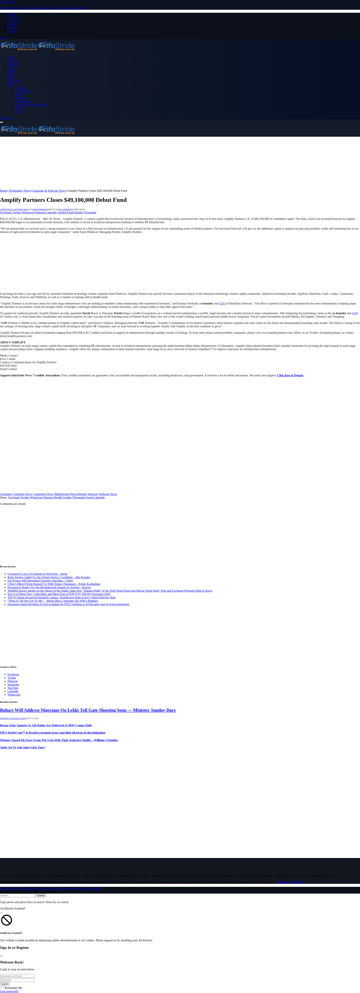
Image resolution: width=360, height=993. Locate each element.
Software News (108, 494)
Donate (12, 24)
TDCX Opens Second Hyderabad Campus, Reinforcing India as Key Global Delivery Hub (62, 597)
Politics (12, 74)
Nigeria (12, 71)
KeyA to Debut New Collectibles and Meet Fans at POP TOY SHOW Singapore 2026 (59, 594)
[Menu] (1, 122)
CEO (222, 303)
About (11, 14)
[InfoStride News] (37, 51)
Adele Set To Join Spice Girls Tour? (22, 747)
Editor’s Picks (23, 91)
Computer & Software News (14, 209)
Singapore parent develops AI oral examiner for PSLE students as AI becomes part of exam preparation (68, 604)
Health (19, 94)
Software (92, 494)
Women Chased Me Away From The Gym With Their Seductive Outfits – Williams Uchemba (59, 740)
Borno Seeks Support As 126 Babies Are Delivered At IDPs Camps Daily (46, 725)
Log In (5, 984)
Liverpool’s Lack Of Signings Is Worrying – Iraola (37, 573)
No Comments (66, 209)
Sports (11, 77)
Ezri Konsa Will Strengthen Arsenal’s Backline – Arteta (40, 580)
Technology (15, 81)
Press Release (78, 494)
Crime (11, 67)
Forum (11, 27)
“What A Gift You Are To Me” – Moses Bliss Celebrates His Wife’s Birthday (53, 600)
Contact (12, 31)
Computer (6, 494)
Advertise (13, 17)
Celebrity (13, 64)
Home (11, 57)
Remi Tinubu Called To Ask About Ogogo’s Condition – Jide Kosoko (49, 577)
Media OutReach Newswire (31, 104)
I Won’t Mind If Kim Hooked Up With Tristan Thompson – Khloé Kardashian (54, 584)
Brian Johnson (39, 209)
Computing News (43, 494)
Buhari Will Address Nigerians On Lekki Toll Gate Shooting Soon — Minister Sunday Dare (88, 710)
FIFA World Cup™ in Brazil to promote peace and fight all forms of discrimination (52, 732)
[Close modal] (1, 912)
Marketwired (62, 494)
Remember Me (13, 987)
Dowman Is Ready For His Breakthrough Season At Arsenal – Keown (49, 587)
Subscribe (6, 117)
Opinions (20, 98)
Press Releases (23, 101)
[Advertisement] (112, 163)
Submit (41, 895)
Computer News (22, 494)
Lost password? (9, 991)
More (11, 84)
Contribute (14, 21)
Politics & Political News (13, 718)
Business (13, 61)
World (18, 108)
